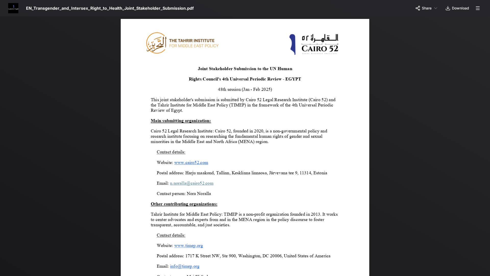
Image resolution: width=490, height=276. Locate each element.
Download (460, 8)
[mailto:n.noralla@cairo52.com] (193, 182)
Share (427, 8)
